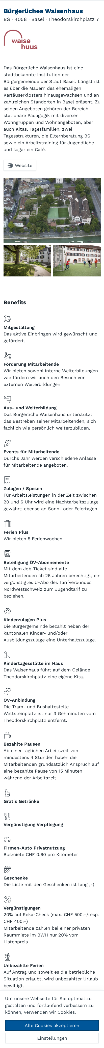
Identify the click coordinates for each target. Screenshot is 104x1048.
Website (23, 165)
